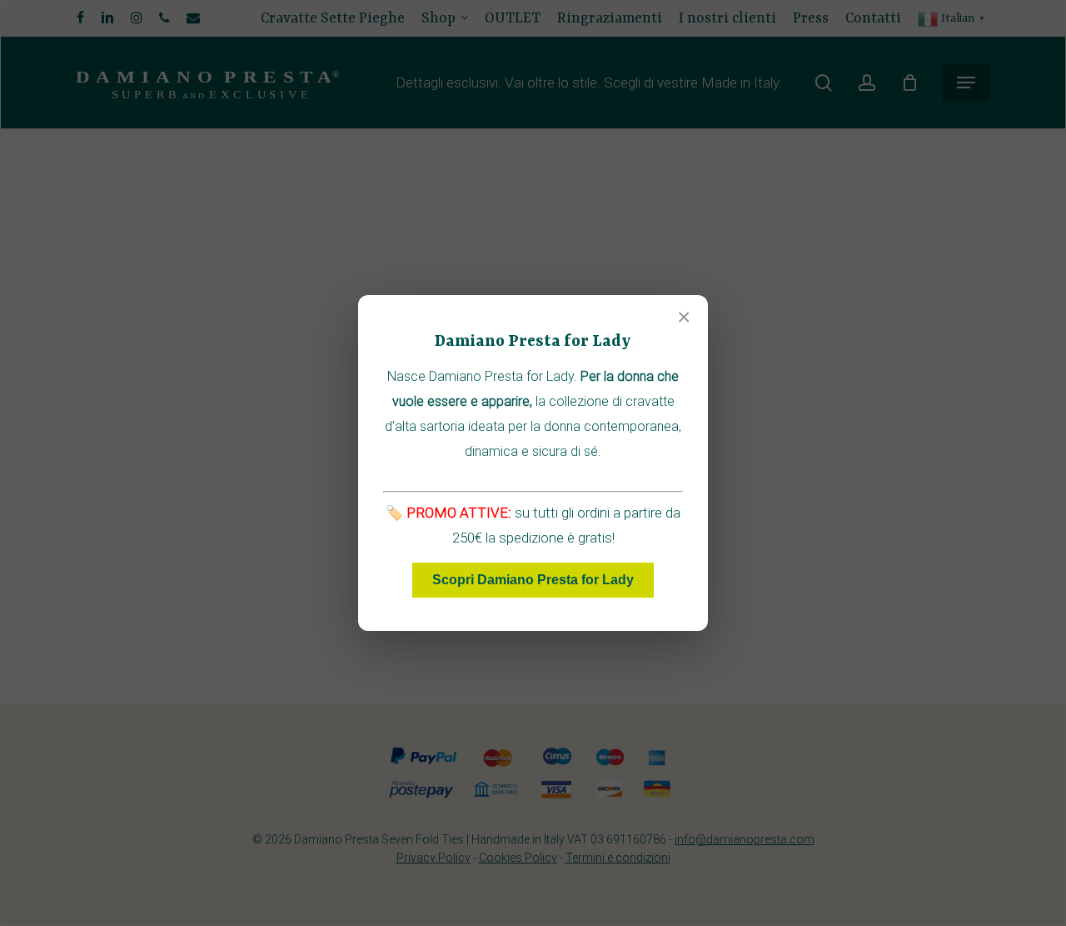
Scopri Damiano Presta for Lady (533, 580)
